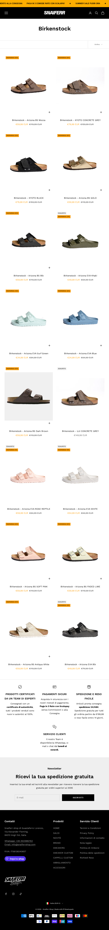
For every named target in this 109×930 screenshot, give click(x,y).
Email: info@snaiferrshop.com (20, 844)
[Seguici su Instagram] (13, 893)
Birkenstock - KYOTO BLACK (29, 198)
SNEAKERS (59, 848)
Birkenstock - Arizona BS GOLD (80, 198)
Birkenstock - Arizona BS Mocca (28, 120)
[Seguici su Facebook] (6, 893)
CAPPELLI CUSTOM (63, 857)
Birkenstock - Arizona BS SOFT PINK (29, 586)
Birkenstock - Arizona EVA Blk (80, 664)
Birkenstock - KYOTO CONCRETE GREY (80, 120)
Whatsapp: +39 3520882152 (19, 841)
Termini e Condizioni (90, 828)
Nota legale (86, 843)
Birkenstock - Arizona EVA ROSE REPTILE (28, 509)
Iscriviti (78, 797)
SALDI (56, 833)
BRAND (57, 843)
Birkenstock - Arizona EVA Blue (80, 353)
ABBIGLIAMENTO (62, 862)
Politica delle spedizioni (92, 853)
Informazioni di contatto (92, 838)
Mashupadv (69, 909)
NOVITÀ (57, 838)
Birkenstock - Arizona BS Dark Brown (28, 431)
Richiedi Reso (87, 857)
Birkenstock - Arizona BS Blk (29, 275)
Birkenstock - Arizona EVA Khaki (80, 275)
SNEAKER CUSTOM (63, 853)
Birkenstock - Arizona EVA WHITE (80, 509)
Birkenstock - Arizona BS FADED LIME (80, 586)
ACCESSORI (59, 867)
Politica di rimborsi (89, 848)
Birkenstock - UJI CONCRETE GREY (80, 431)
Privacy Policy (87, 833)
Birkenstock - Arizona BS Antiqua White (28, 664)
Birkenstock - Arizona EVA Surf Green (28, 353)
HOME (56, 828)
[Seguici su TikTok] (20, 893)
